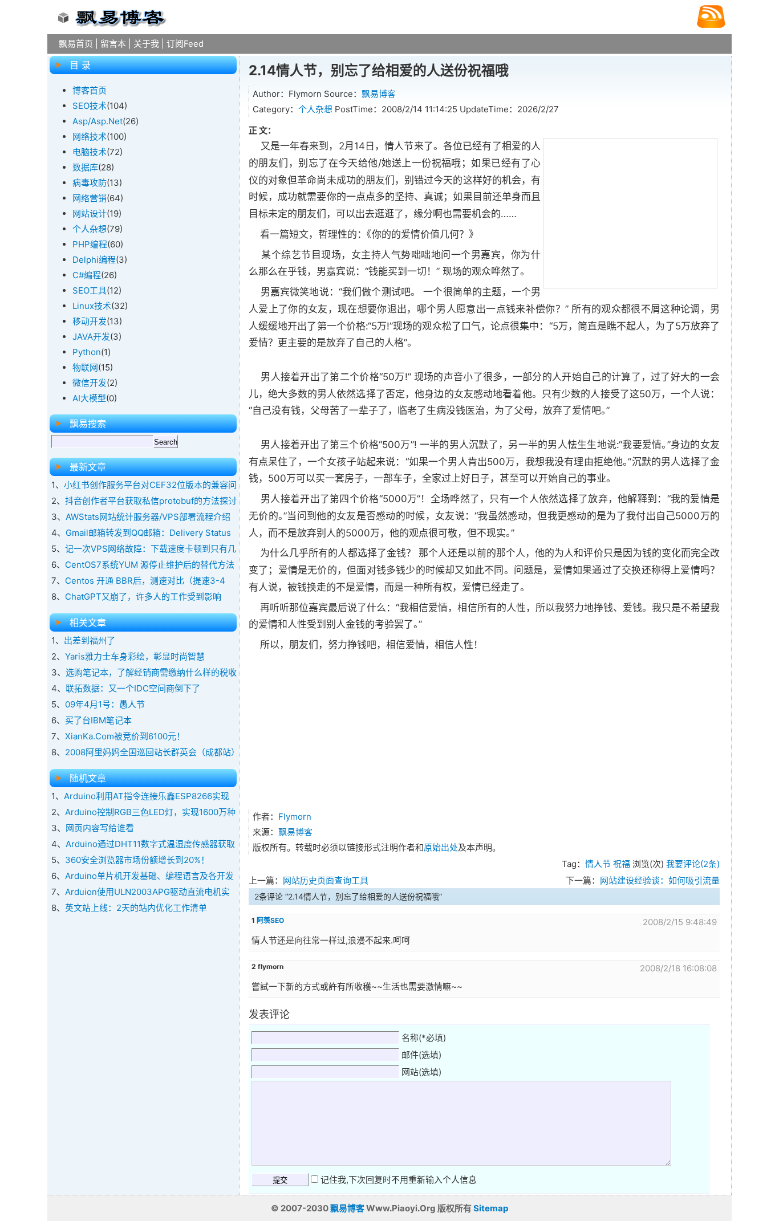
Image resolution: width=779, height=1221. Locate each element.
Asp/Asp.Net (97, 121)
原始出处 (441, 847)
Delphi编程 (94, 259)
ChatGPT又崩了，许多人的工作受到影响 (143, 596)
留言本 (113, 43)
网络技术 (89, 136)
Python (86, 352)
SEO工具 (89, 290)
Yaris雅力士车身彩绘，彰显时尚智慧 (135, 656)
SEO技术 (89, 105)
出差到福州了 (89, 640)
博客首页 (89, 90)
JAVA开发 (91, 336)
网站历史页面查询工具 (325, 880)
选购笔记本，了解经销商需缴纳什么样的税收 (151, 672)
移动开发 (89, 321)
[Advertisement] (630, 211)
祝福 (621, 863)
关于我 (146, 43)
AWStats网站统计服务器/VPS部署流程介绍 (148, 516)
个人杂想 (315, 109)
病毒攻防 (89, 182)
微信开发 (89, 382)
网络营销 (89, 198)
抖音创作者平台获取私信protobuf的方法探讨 (151, 500)
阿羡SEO (270, 920)
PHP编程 (89, 244)
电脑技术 (89, 151)
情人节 (598, 863)
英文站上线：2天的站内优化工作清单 (136, 907)
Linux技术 (91, 305)
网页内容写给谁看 (100, 828)
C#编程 (86, 275)
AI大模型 (89, 398)
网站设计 (89, 213)
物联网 (85, 367)
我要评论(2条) (693, 863)
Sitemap (490, 1208)
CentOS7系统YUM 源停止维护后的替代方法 (149, 564)
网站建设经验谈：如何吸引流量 (660, 880)
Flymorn (294, 816)
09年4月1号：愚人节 (105, 704)
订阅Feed (185, 43)
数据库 (85, 167)
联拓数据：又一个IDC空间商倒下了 (133, 688)
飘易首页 (76, 43)
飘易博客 (379, 93)
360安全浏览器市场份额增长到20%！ (137, 859)
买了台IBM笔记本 (98, 720)
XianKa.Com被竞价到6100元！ (125, 736)
